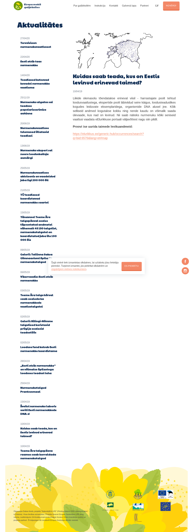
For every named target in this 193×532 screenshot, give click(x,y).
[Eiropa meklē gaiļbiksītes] (18, 5)
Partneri (144, 5)
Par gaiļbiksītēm (82, 5)
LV (156, 5)
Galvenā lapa (129, 5)
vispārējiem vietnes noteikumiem (68, 269)
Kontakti (113, 5)
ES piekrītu (132, 266)
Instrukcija (100, 5)
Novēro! (171, 5)
